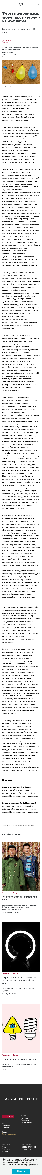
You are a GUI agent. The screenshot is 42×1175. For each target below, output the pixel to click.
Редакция (25, 1120)
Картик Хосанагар (9, 55)
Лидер (4, 1123)
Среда (4, 1132)
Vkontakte (6, 1149)
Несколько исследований (22, 287)
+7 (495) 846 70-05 (28, 1147)
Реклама (24, 1118)
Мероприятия (26, 1122)
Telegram (5, 1147)
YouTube (5, 1151)
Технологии (6, 1130)
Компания (6, 1125)
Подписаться (8, 1116)
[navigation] (10, 1125)
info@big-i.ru (26, 1149)
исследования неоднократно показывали (20, 231)
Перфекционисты (9, 1134)
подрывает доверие (11, 239)
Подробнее (33, 1166)
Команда (5, 1128)
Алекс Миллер (7, 52)
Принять (21, 1171)
